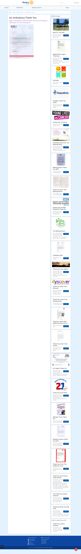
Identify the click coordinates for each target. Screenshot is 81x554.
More (67, 7)
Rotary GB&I (43, 540)
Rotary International (45, 539)
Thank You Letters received (17, 12)
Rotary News (43, 543)
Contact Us (31, 543)
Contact (6, 7)
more (66, 35)
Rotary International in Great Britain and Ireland (44, 547)
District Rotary (44, 542)
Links (30, 542)
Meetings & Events (36, 7)
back (66, 528)
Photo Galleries (32, 539)
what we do (20, 7)
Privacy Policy (31, 544)
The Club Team (32, 540)
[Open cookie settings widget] (2, 546)
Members (77, 2)
